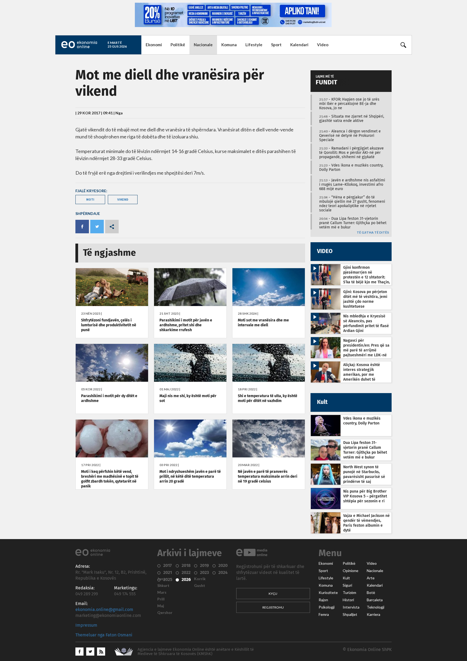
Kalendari (299, 44)
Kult (346, 578)
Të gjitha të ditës (373, 232)
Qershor (164, 613)
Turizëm (349, 592)
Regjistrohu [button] (273, 607)
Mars (161, 592)
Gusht (199, 585)
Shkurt (163, 585)
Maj (160, 606)
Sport (276, 44)
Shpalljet (350, 614)
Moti (90, 199)
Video (322, 44)
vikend (122, 199)
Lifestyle (253, 44)
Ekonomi (154, 44)
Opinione (350, 571)
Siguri (347, 585)
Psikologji (327, 607)
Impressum (86, 625)
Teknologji (375, 607)
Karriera (373, 614)
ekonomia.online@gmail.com (104, 609)
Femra (324, 614)
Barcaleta (375, 600)
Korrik (200, 579)
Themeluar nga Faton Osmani (103, 635)
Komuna (229, 44)
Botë (371, 592)
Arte (371, 578)
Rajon (323, 600)
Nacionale (203, 44)
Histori (348, 600)
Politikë (178, 44)
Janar (162, 579)
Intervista (351, 607)
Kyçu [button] (273, 594)
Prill (161, 599)
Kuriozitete (328, 592)
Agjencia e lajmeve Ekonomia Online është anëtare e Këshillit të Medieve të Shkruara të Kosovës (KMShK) (196, 651)
